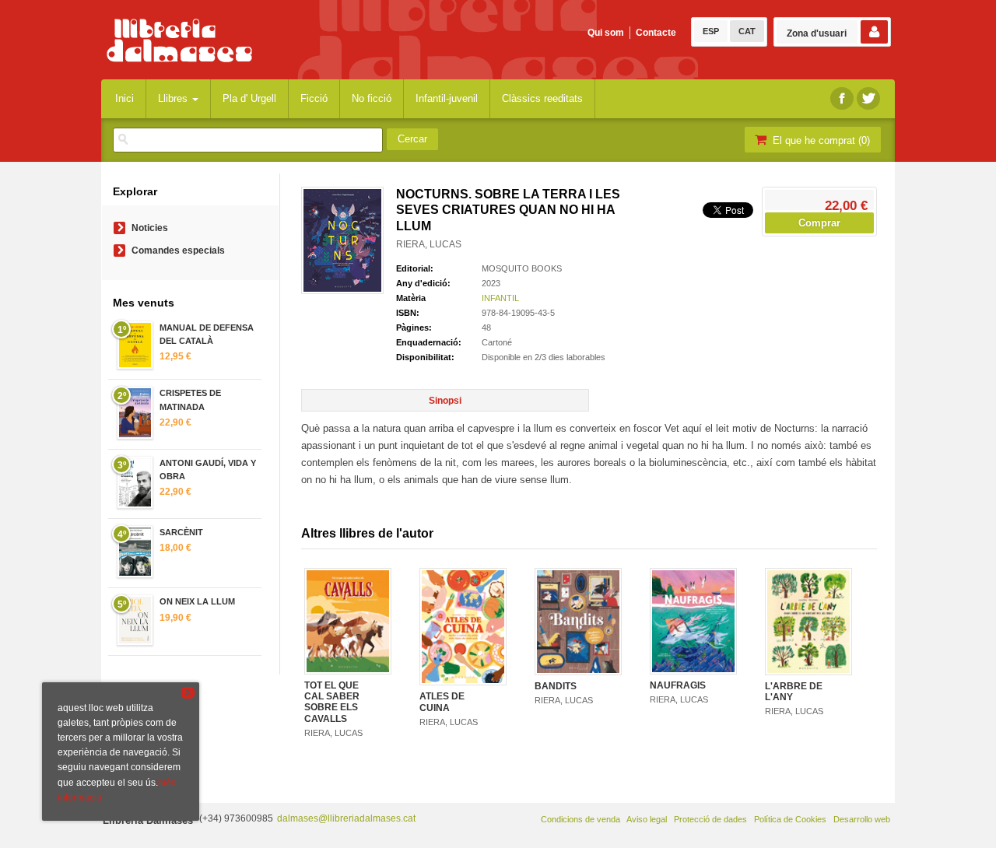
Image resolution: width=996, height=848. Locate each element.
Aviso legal (646, 819)
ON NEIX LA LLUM (197, 601)
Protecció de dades (710, 819)
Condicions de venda (580, 819)
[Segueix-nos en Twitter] (868, 98)
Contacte (656, 32)
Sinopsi (445, 400)
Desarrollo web (861, 819)
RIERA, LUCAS (428, 244)
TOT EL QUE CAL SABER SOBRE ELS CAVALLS (331, 702)
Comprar (819, 223)
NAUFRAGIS (678, 685)
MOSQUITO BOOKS (522, 268)
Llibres (174, 98)
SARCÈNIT (181, 532)
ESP (711, 31)
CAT (747, 31)
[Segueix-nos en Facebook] (842, 98)
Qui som (605, 32)
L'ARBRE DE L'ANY (793, 692)
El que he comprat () (820, 140)
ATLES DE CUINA (442, 702)
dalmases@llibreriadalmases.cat (346, 818)
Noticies (150, 228)
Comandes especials (178, 250)
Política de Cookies (790, 819)
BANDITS (556, 686)
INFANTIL (500, 298)
